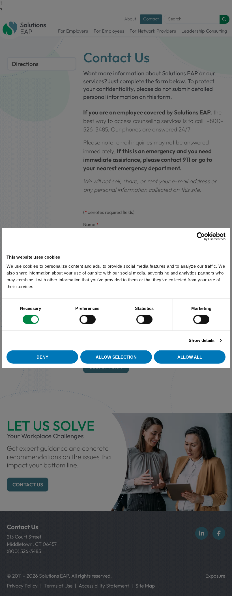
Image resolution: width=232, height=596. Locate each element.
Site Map (145, 585)
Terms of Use (58, 585)
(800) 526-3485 (24, 551)
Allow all (189, 356)
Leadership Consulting (204, 31)
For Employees (109, 31)
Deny (42, 356)
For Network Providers (153, 31)
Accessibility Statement (104, 585)
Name (90, 224)
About (130, 19)
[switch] (88, 319)
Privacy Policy (22, 585)
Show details (201, 340)
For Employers (73, 31)
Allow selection (116, 356)
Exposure (215, 575)
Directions (25, 63)
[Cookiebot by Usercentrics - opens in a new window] (200, 236)
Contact (151, 19)
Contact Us (27, 484)
